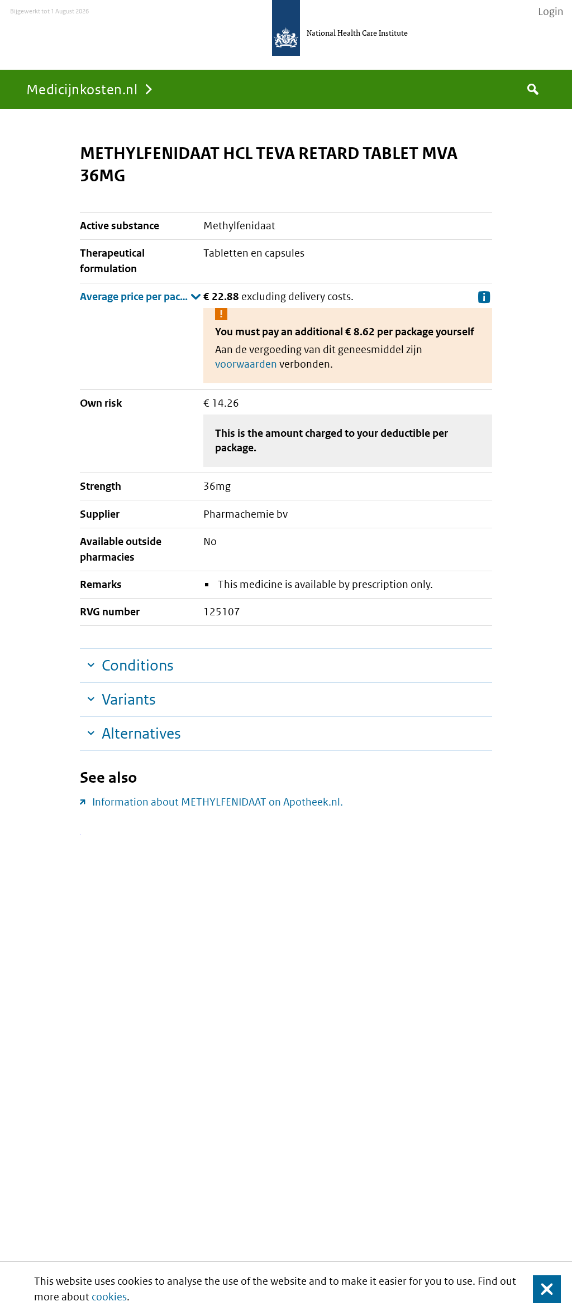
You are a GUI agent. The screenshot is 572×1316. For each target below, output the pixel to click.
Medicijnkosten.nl (81, 89)
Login (551, 11)
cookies (109, 1296)
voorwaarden (246, 364)
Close (540, 1289)
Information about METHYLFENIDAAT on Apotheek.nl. (217, 802)
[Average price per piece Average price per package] (140, 297)
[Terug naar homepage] (286, 28)
